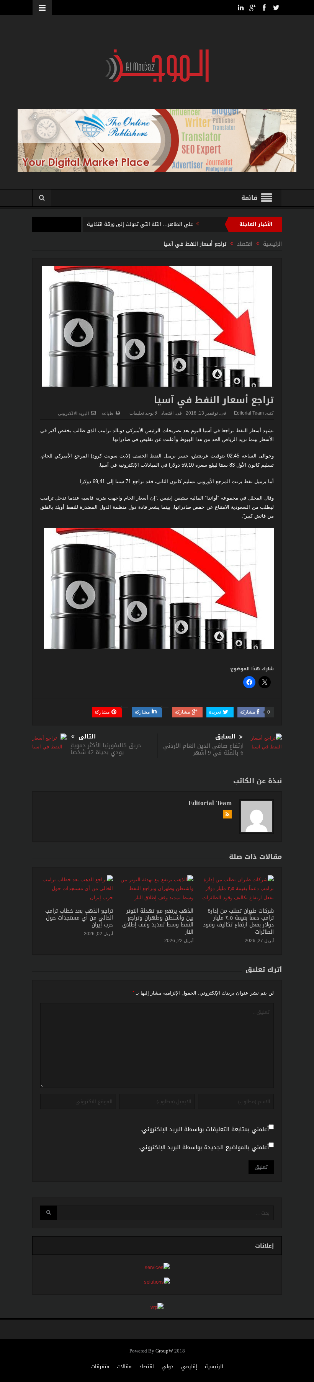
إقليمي (189, 1366)
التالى (87, 737)
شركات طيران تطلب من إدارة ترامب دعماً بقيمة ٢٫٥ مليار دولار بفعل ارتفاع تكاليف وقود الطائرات (238, 921)
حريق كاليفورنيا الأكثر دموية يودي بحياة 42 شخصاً (105, 749)
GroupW (164, 1351)
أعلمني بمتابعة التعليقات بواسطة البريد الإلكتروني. (205, 1129)
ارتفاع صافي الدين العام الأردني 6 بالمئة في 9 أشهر (203, 749)
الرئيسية (214, 1366)
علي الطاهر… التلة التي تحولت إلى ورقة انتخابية (140, 224)
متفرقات (100, 1366)
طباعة (107, 413)
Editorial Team (249, 413)
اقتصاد (167, 413)
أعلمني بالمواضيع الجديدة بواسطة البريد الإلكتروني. (204, 1147)
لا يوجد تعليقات (143, 413)
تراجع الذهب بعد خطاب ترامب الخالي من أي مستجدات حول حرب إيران (79, 918)
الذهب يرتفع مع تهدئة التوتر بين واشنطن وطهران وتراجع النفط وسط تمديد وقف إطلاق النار (157, 921)
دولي (167, 1366)
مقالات (124, 1366)
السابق (225, 737)
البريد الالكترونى (73, 413)
